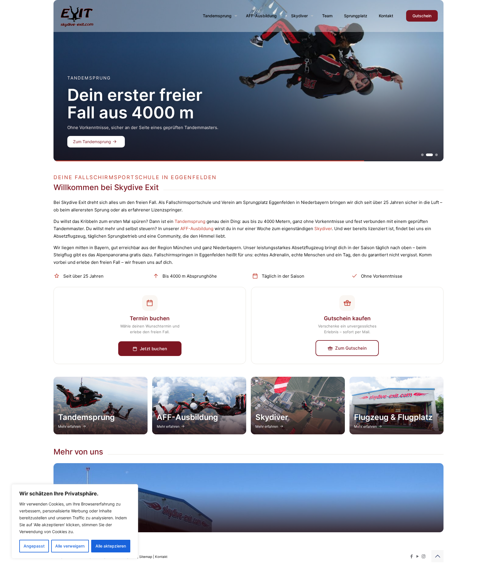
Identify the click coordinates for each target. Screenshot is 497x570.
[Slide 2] (427, 155)
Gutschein (421, 15)
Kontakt (161, 557)
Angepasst (34, 546)
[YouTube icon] (417, 556)
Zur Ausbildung (94, 141)
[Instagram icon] (423, 556)
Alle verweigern (70, 546)
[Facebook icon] (411, 556)
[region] (75, 521)
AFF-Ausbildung (196, 228)
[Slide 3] (434, 155)
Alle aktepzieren (110, 546)
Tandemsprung (190, 221)
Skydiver (323, 228)
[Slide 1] (422, 155)
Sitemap (145, 557)
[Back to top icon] (437, 556)
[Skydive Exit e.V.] (77, 16)
